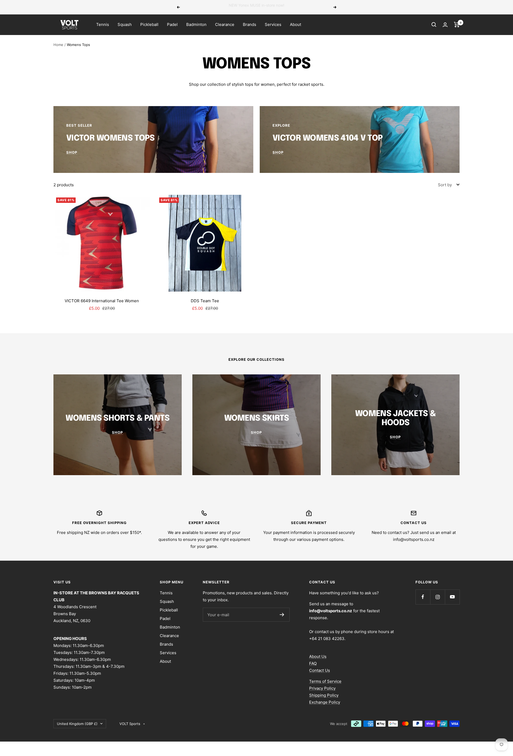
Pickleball (149, 24)
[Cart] (457, 24)
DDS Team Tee (205, 300)
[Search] (434, 24)
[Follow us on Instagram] (437, 597)
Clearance (224, 24)
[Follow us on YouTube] (452, 597)
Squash (125, 24)
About (295, 24)
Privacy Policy (322, 688)
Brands (249, 24)
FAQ (313, 663)
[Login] (445, 24)
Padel (172, 24)
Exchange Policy (324, 702)
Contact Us (319, 670)
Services (273, 24)
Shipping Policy (324, 695)
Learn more (293, 7)
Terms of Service (325, 681)
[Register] (282, 615)
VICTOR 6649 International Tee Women (102, 300)
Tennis (102, 24)
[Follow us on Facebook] (422, 597)
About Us (318, 656)
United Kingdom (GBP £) (77, 724)
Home (58, 44)
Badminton (196, 24)
